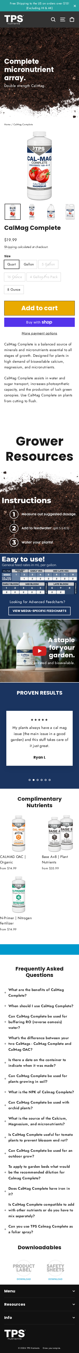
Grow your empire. (52, 1348)
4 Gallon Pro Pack (44, 276)
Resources (14, 1304)
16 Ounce (14, 276)
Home (7, 124)
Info (8, 1317)
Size (7, 256)
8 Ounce (13, 289)
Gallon (29, 264)
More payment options (39, 333)
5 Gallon (48, 264)
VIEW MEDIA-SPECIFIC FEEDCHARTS (39, 611)
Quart (11, 264)
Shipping (10, 247)
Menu (9, 1291)
